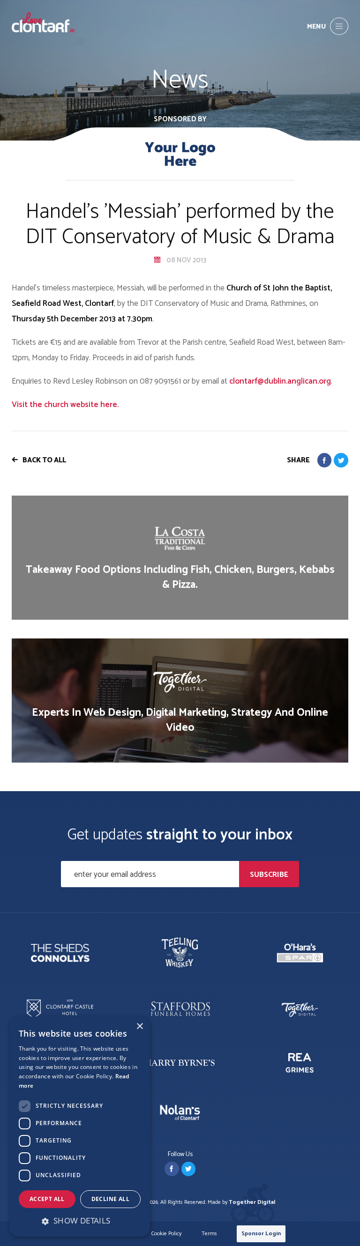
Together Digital (252, 1202)
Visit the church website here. (65, 404)
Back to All (44, 460)
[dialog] (79, 1126)
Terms (209, 1234)
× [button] (139, 1026)
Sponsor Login (261, 1233)
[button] (80, 1220)
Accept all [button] (47, 1199)
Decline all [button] (110, 1199)
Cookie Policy (166, 1234)
